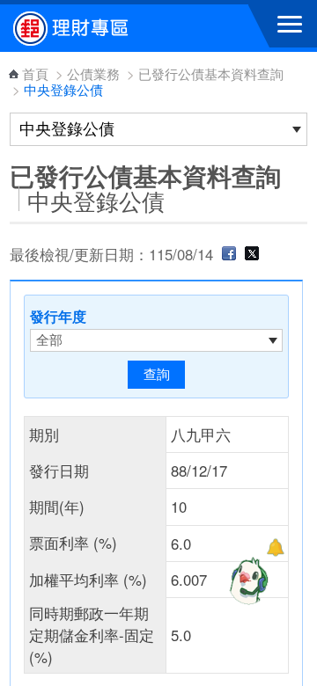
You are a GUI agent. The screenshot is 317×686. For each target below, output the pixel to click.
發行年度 (58, 316)
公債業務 (93, 73)
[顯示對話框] (275, 547)
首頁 (35, 73)
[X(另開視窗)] (252, 254)
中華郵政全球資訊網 (110, 28)
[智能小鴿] (246, 580)
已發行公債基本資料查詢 (211, 73)
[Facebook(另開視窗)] (229, 254)
